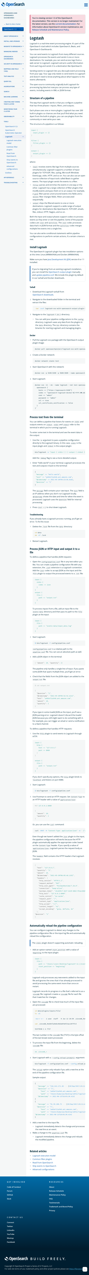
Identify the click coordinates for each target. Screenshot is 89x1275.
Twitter (10, 1226)
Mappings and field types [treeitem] (11, 70)
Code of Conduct (14, 1187)
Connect (10, 1222)
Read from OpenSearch (11, 154)
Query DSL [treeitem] (7, 81)
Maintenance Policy (57, 1195)
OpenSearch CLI (11, 126)
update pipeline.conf (45, 275)
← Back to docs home (12, 24)
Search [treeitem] (6, 92)
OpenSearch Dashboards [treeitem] (8, 58)
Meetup (10, 1238)
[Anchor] (55, 97)
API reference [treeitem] (9, 178)
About (51, 1187)
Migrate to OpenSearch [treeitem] (13, 46)
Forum (9, 1191)
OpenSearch (13, 4)
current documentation (65, 24)
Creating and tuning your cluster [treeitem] (12, 103)
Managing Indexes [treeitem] (11, 52)
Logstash (8, 136)
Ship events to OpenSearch (12, 161)
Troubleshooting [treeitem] (10, 183)
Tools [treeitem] (6, 122)
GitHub (10, 1195)
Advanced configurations (12, 167)
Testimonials (54, 1202)
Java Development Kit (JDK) (59, 259)
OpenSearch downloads (43, 294)
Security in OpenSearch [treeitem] (13, 64)
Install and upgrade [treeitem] (12, 41)
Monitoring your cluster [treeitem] (10, 110)
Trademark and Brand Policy (61, 1206)
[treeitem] (23, 36)
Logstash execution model (14, 141)
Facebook (11, 1242)
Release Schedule (56, 1191)
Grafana (8, 173)
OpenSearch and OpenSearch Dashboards (10, 15)
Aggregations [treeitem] (9, 86)
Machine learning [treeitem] (11, 97)
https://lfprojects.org (77, 1269)
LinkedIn (10, 1230)
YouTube (10, 1234)
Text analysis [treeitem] (9, 76)
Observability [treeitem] (9, 116)
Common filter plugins (12, 148)
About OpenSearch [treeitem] (11, 36)
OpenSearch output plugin (60, 272)
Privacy (52, 1210)
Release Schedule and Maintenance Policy (50, 30)
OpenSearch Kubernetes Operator (13, 131)
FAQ (51, 1199)
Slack (9, 1199)
